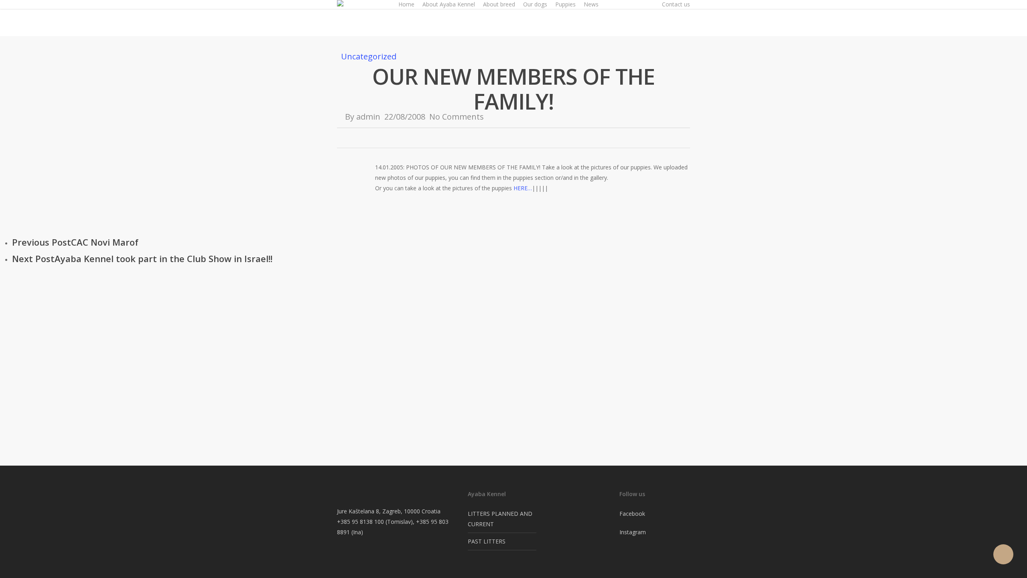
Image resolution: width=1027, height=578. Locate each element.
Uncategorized (368, 56)
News (591, 4)
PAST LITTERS (486, 541)
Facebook (632, 513)
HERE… (523, 188)
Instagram (632, 532)
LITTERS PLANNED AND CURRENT (500, 519)
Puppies (565, 4)
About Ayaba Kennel (448, 4)
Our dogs (535, 4)
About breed (499, 4)
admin (368, 116)
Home (406, 4)
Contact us (676, 4)
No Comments (456, 116)
